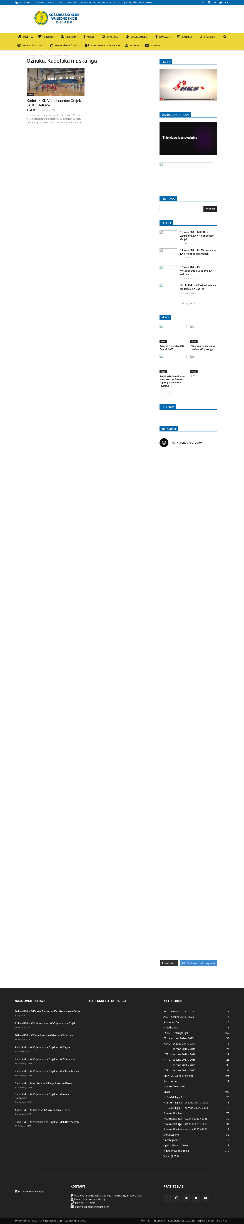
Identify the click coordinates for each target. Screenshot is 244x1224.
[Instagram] (208, 2)
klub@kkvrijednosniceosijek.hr (92, 1206)
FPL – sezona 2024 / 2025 (178, 1038)
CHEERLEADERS (139, 37)
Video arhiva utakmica (176, 1150)
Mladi (30, 94)
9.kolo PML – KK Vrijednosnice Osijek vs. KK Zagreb (43, 1047)
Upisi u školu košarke (175, 1145)
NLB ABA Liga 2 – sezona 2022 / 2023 (185, 1108)
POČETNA (28, 37)
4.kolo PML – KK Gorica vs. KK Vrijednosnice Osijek (42, 1110)
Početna (31, 55)
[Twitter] (220, 2)
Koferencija (170, 1081)
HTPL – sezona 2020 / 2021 (179, 1065)
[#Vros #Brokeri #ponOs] (188, 585)
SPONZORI (86, 2)
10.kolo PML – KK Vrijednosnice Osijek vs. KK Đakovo (196, 271)
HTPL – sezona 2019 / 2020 (179, 1054)
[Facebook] (203, 2)
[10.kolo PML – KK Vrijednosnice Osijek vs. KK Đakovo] (168, 272)
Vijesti (166, 1156)
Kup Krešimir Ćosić (174, 1086)
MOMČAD (71, 37)
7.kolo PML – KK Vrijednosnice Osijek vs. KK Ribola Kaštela (47, 1071)
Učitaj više (187, 303)
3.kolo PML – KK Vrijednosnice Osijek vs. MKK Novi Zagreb (47, 1122)
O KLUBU (48, 37)
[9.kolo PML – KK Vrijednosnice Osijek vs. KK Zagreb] (168, 290)
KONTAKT (72, 2)
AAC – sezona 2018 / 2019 (178, 1011)
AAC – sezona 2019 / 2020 (178, 1016)
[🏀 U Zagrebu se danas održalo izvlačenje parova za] (208, 647)
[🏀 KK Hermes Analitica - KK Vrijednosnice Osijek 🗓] (188, 932)
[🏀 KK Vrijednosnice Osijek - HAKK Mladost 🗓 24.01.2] (188, 472)
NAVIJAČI (164, 37)
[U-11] (204, 364)
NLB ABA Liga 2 (172, 1097)
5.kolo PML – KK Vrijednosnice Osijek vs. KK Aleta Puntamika (42, 1096)
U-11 (192, 376)
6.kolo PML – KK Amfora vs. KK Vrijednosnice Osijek (43, 1083)
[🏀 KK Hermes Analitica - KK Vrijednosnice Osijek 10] (169, 927)
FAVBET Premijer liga (175, 1033)
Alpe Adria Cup (171, 1022)
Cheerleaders (171, 1027)
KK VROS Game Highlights (178, 1075)
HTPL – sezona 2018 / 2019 (179, 1049)
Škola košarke (171, 1134)
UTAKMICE (112, 37)
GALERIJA (187, 37)
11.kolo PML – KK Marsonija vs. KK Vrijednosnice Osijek (45, 1023)
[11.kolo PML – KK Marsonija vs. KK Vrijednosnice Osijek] (168, 254)
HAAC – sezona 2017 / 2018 (179, 1043)
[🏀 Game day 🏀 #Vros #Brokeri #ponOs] (208, 458)
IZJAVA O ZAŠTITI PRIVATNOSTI (137, 2)
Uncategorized (171, 1140)
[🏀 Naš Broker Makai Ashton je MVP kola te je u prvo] (169, 774)
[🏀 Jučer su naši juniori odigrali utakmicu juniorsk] (169, 515)
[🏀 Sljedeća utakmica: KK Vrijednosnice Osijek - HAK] (169, 602)
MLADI (90, 37)
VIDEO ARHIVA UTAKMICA (103, 45)
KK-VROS (31, 110)
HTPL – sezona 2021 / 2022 (179, 1070)
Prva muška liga (172, 1113)
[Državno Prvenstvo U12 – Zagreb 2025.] (173, 334)
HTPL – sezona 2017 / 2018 (179, 1059)
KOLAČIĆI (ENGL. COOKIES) (106, 2)
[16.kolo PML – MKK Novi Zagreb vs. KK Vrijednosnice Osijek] (168, 236)
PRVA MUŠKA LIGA (32, 45)
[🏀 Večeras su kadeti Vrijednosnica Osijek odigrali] (208, 811)
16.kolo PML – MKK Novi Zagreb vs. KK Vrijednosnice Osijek (197, 236)
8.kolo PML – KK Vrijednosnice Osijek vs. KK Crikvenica (45, 1059)
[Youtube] (226, 2)
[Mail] (214, 2)
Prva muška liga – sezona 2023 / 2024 (185, 1124)
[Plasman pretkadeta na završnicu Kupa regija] (204, 334)
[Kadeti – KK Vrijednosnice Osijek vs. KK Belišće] (55, 82)
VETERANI (135, 45)
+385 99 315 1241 (85, 1203)
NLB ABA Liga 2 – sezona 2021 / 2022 (185, 1102)
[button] (225, 37)
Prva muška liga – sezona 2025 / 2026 (185, 1129)
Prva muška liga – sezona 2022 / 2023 (185, 1118)
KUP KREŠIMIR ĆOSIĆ (66, 45)
